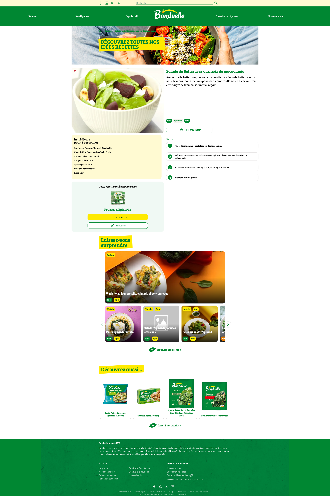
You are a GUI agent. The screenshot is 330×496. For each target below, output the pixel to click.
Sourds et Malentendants (178, 475)
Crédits (151, 491)
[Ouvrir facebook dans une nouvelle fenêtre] (100, 3)
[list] (165, 324)
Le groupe (103, 468)
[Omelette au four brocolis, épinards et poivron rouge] (165, 302)
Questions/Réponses (176, 471)
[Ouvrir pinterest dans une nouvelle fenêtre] (119, 3)
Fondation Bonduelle (108, 478)
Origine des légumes (108, 475)
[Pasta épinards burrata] (123, 341)
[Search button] (215, 3)
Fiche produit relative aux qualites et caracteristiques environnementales (163, 494)
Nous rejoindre (135, 475)
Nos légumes (82, 16)
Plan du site (161, 491)
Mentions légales (140, 491)
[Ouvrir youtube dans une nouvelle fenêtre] (112, 3)
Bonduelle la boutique (139, 471)
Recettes (33, 16)
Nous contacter (276, 16)
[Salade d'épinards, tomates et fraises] (161, 341)
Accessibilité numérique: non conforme (185, 479)
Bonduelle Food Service (139, 468)
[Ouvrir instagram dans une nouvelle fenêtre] (106, 3)
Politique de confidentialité (177, 491)
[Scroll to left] (102, 324)
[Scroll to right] (228, 324)
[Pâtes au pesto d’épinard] (200, 341)
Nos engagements (107, 471)
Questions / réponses (227, 16)
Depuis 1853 (132, 16)
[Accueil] (100, 30)
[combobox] (174, 3)
